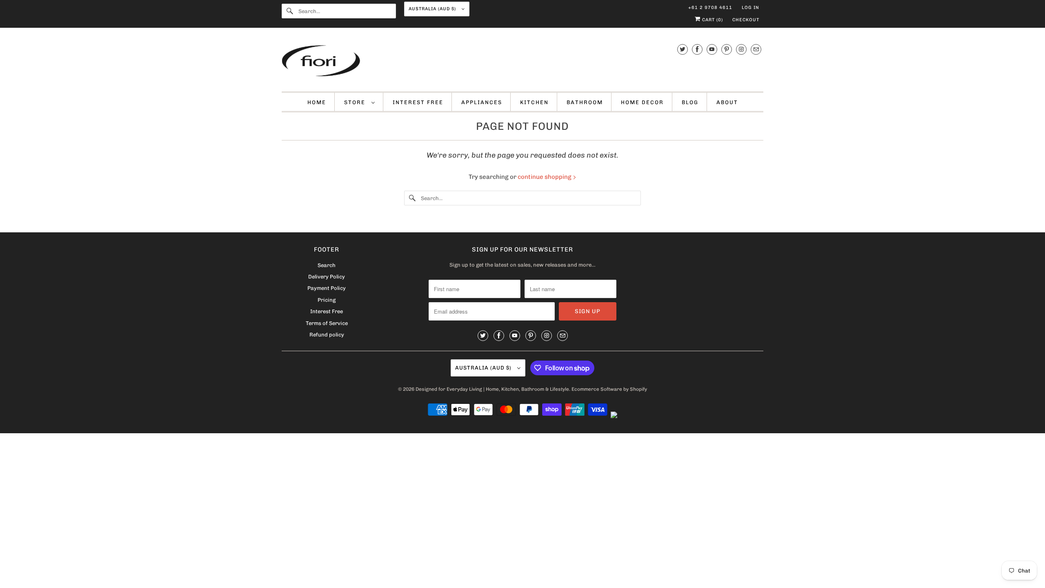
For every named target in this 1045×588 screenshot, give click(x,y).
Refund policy (326, 335)
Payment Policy (326, 288)
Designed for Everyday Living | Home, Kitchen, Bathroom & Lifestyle (492, 389)
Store (355, 102)
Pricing (327, 300)
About (727, 102)
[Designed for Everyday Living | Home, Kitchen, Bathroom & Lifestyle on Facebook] (697, 49)
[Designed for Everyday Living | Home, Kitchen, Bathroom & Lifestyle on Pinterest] (726, 49)
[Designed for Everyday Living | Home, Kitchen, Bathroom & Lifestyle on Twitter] (682, 49)
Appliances (481, 102)
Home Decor (642, 102)
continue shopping (545, 176)
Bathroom (585, 102)
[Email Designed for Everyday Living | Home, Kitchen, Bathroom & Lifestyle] (756, 49)
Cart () (711, 19)
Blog (690, 102)
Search (327, 265)
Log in (750, 7)
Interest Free (418, 102)
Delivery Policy (326, 277)
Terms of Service (327, 323)
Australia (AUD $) (433, 8)
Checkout (745, 19)
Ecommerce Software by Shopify (609, 389)
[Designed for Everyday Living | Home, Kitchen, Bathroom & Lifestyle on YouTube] (712, 49)
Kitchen (534, 102)
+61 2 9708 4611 (710, 7)
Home (316, 102)
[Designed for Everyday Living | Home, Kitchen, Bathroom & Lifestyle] (522, 61)
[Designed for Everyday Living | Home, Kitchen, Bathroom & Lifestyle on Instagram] (741, 49)
